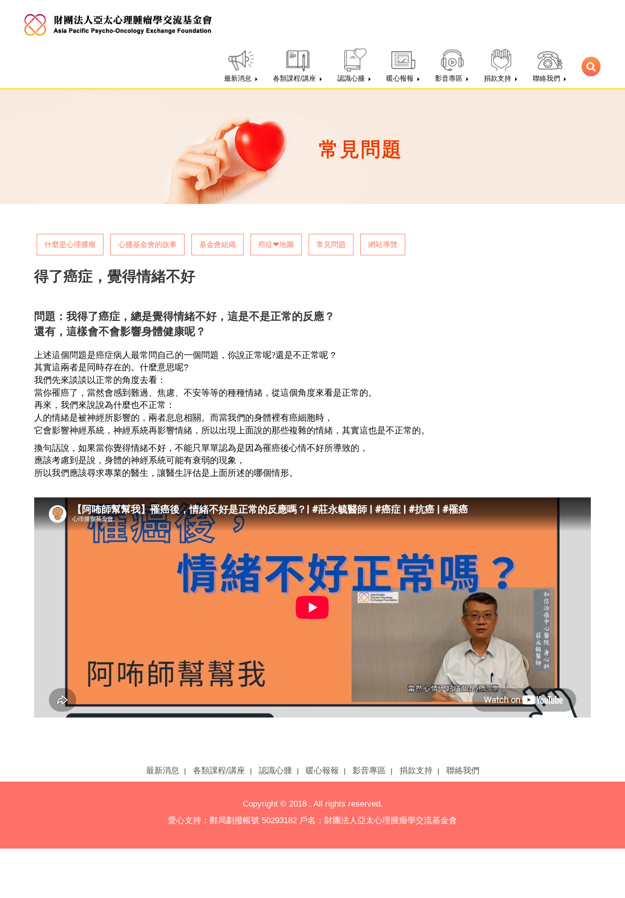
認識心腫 (275, 770)
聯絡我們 (462, 770)
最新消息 (162, 770)
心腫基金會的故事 (147, 244)
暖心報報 (322, 770)
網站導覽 (382, 244)
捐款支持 (416, 770)
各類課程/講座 (219, 770)
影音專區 (369, 770)
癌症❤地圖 (276, 244)
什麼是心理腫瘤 (70, 244)
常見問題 (331, 244)
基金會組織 (217, 244)
